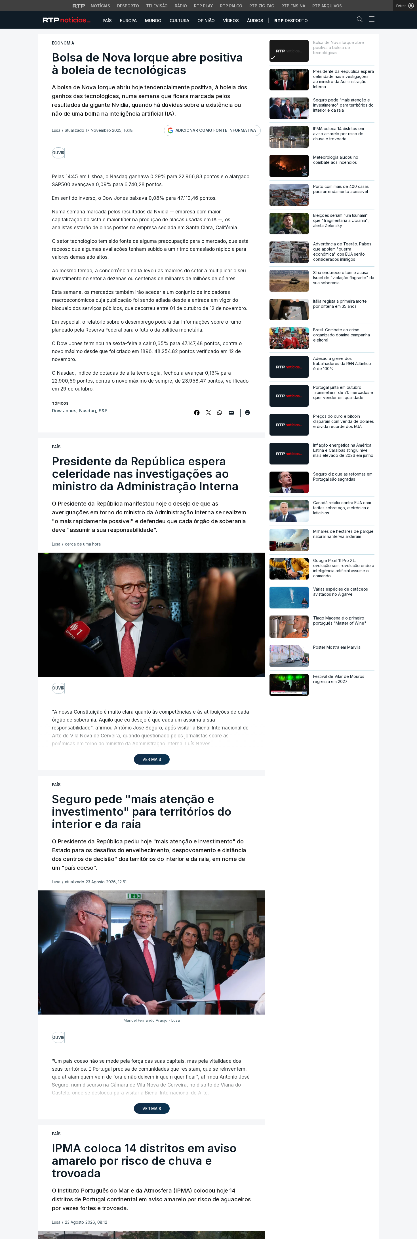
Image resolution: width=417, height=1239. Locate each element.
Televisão (157, 5)
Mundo (153, 20)
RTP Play (203, 5)
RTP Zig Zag (261, 5)
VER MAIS (151, 759)
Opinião (206, 20)
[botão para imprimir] (247, 414)
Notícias (100, 5)
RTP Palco (231, 5)
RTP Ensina (293, 5)
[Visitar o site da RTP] (79, 5)
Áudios (255, 20)
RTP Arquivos (327, 5)
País (107, 20)
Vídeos (231, 20)
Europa (128, 20)
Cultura (179, 20)
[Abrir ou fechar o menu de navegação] (369, 19)
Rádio (181, 5)
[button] (361, 20)
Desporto (128, 5)
